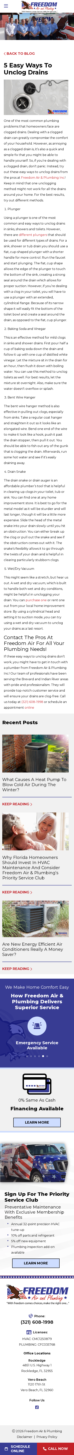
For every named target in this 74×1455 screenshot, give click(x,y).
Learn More (37, 1122)
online (29, 707)
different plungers (33, 235)
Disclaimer (24, 1437)
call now (58, 1449)
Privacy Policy (46, 1437)
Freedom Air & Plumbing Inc (42, 177)
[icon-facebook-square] (37, 1407)
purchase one (36, 600)
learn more (36, 1263)
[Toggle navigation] (6, 6)
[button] (27, 1056)
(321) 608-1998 (32, 702)
